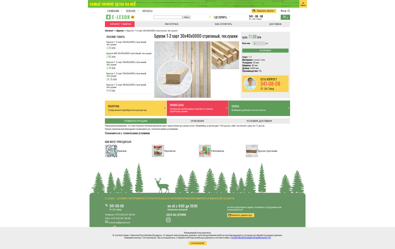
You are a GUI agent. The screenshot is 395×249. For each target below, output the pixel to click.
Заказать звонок (263, 11)
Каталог (109, 30)
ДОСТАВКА (275, 24)
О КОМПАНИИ (115, 11)
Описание (197, 121)
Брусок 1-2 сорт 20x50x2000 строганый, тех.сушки (126, 45)
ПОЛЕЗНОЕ (133, 11)
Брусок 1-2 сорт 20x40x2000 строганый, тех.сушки (126, 65)
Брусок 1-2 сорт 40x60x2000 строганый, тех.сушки (126, 88)
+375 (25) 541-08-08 (125, 214)
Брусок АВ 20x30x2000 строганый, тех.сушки (129, 55)
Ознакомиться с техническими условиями (127, 133)
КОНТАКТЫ (147, 11)
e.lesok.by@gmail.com (119, 222)
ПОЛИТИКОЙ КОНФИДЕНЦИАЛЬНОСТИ (251, 237)
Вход (285, 10)
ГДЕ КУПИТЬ (219, 17)
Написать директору (240, 215)
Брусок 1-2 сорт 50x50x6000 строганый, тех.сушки (126, 76)
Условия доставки (259, 121)
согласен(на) (197, 243)
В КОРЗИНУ (265, 50)
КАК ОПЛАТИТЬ (223, 24)
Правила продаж (136, 121)
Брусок (120, 30)
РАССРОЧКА (171, 24)
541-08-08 (117, 205)
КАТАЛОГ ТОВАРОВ (120, 24)
